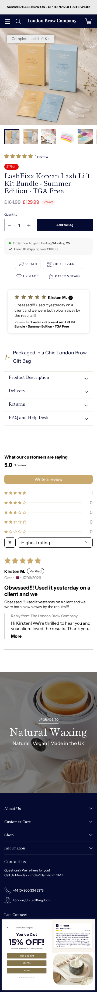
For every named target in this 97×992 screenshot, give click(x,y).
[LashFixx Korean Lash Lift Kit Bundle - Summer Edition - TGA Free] (48, 76)
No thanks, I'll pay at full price (26, 977)
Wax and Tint (27, 955)
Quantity (10, 214)
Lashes (26, 962)
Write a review (48, 479)
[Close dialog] (92, 921)
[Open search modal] (17, 21)
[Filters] (10, 542)
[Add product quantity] (29, 225)
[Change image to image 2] (30, 136)
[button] (18, 157)
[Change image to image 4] (66, 136)
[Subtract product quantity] (9, 225)
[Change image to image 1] (11, 136)
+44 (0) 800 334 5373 (28, 890)
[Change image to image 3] (48, 136)
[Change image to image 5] (85, 136)
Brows (26, 970)
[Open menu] (7, 21)
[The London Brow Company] (52, 21)
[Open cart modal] (88, 21)
